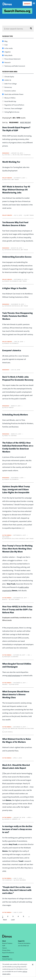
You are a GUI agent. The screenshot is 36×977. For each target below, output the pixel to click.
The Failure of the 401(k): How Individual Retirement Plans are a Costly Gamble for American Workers (17, 447)
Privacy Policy (6, 950)
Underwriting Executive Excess (16, 256)
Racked (4, 684)
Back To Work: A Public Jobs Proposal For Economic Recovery (17, 378)
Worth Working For (11, 161)
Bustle (4, 599)
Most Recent (25, 122)
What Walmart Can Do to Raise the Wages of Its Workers (16, 740)
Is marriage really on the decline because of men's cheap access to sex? (17, 829)
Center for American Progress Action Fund (18, 728)
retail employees (14, 675)
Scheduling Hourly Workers (15, 414)
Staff (3, 945)
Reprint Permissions (8, 952)
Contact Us (5, 956)
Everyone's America (11, 350)
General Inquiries (7, 959)
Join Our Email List (23, 945)
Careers (4, 948)
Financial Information (24, 943)
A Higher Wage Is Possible (14, 288)
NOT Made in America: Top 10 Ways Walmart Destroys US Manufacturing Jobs (16, 189)
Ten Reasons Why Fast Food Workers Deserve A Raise (15, 224)
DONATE (27, 3)
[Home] (7, 6)
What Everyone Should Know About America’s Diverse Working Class (15, 694)
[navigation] (34, 3)
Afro (29, 817)
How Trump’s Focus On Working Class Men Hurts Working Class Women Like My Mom (17, 548)
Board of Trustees (7, 943)
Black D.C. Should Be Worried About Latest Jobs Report (16, 766)
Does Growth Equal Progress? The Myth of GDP (16, 129)
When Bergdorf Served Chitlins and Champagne (16, 665)
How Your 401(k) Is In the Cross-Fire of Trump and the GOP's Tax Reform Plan (17, 609)
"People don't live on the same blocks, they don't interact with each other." (16, 890)
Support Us (21, 941)
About (4, 941)
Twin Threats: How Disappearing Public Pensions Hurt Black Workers (17, 315)
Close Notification (33, 969)
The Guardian (7, 880)
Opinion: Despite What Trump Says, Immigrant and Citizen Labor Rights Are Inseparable (16, 489)
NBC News (5, 537)
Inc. (29, 655)
